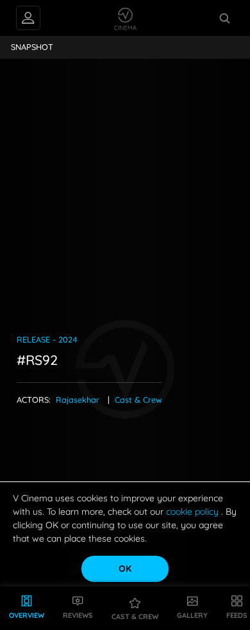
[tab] (32, 47)
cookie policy (193, 511)
